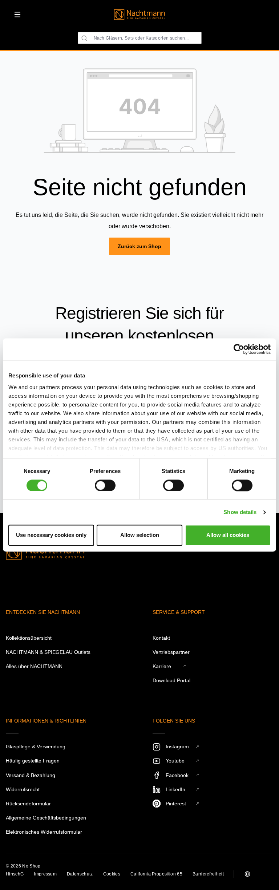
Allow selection (139, 535)
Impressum (45, 874)
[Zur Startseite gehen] (139, 15)
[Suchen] (84, 38)
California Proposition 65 (156, 874)
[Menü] (17, 14)
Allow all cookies (227, 535)
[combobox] (140, 38)
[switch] (105, 485)
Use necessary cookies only (51, 535)
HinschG (15, 874)
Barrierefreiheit (208, 874)
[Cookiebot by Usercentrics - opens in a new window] (239, 349)
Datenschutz (80, 874)
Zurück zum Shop (139, 246)
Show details (239, 512)
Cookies (111, 874)
